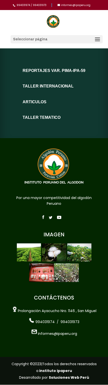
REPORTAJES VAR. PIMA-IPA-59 (54, 70)
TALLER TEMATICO (42, 117)
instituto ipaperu (55, 370)
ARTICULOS (34, 102)
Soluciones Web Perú (69, 377)
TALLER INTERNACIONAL (48, 86)
